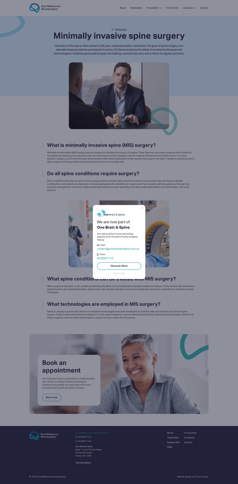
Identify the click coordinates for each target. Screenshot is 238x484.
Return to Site (119, 273)
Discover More (119, 266)
